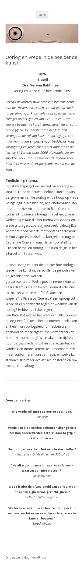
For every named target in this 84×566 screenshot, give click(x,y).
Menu (42, 14)
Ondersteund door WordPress (26, 557)
